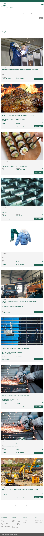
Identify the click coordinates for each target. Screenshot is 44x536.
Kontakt (24, 522)
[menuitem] (42, 4)
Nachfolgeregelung (4, 524)
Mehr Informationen (38, 79)
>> (28, 505)
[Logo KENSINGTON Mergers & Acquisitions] (4, 4)
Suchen (41, 18)
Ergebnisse (30, 31)
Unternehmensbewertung (6, 526)
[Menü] (42, 4)
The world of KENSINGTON (38, 522)
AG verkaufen (3, 521)
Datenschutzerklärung (26, 518)
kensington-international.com (14, 534)
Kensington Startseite (5, 7)
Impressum (25, 520)
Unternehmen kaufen (5, 523)
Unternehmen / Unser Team (38, 520)
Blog (35, 518)
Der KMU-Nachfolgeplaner (38, 524)
